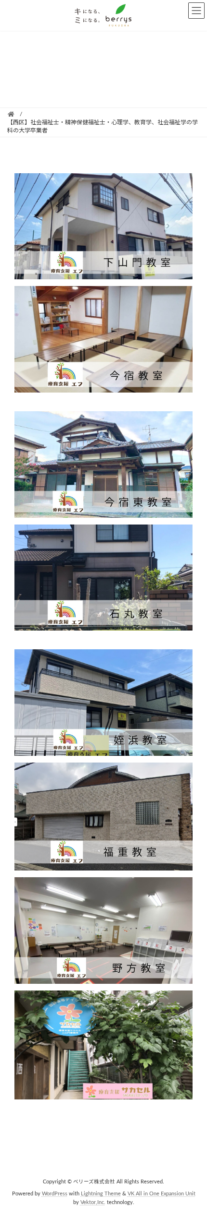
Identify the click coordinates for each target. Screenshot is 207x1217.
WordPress (54, 1193)
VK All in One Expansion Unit (161, 1193)
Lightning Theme (101, 1193)
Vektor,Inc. (92, 1202)
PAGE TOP (191, 1170)
